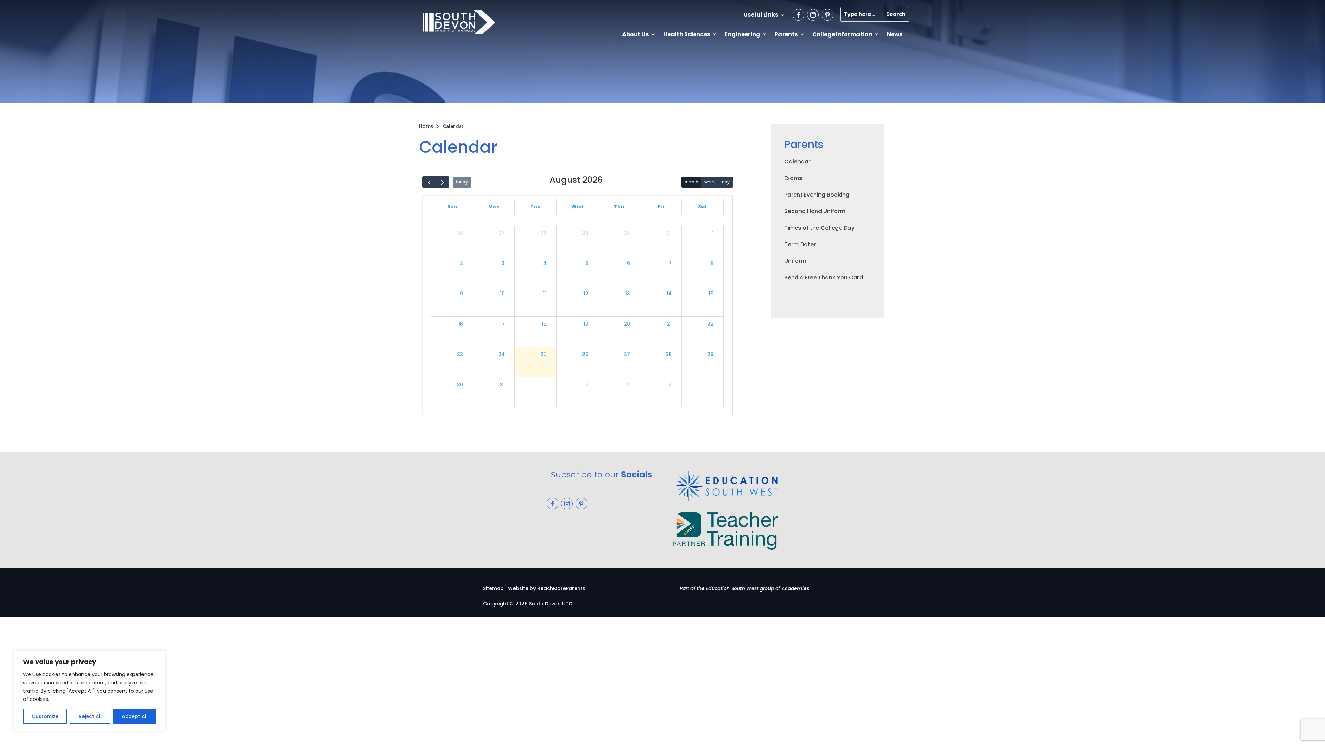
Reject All (90, 716)
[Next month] (442, 182)
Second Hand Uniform (814, 211)
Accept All (135, 716)
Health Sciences (686, 34)
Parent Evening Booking (817, 195)
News (894, 34)
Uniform (795, 261)
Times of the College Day (819, 228)
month (691, 182)
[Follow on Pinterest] (827, 15)
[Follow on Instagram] (813, 15)
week (710, 182)
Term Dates (800, 244)
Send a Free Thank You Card (823, 277)
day (726, 182)
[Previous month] (429, 182)
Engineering (742, 34)
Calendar (797, 162)
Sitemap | (495, 588)
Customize (45, 716)
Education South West (732, 588)
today (462, 182)
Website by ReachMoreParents (546, 588)
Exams (793, 178)
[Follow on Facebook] (798, 15)
